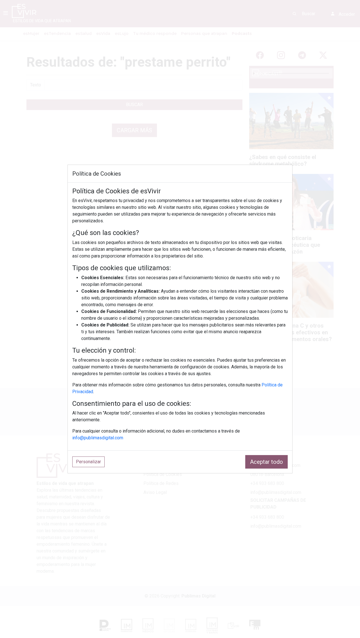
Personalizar (88, 461)
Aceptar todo (266, 461)
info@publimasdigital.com (97, 437)
